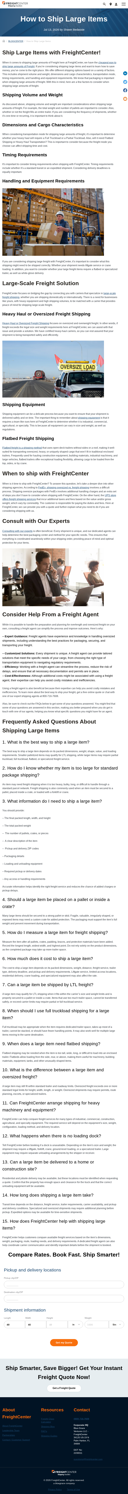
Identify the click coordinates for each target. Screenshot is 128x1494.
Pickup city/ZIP (11, 1278)
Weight (88, 1318)
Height (50, 1318)
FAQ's (44, 1431)
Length (7, 1318)
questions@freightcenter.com (88, 1459)
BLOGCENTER (15, 41)
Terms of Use (73, 1489)
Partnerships (8, 1435)
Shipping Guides (49, 1436)
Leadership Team (11, 1430)
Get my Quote (64, 1342)
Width (28, 1318)
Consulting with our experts (17, 531)
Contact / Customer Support (16, 1440)
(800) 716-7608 (81, 1419)
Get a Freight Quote (64, 1388)
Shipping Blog (48, 1426)
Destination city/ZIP (13, 1292)
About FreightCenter (12, 1426)
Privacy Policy (55, 1489)
